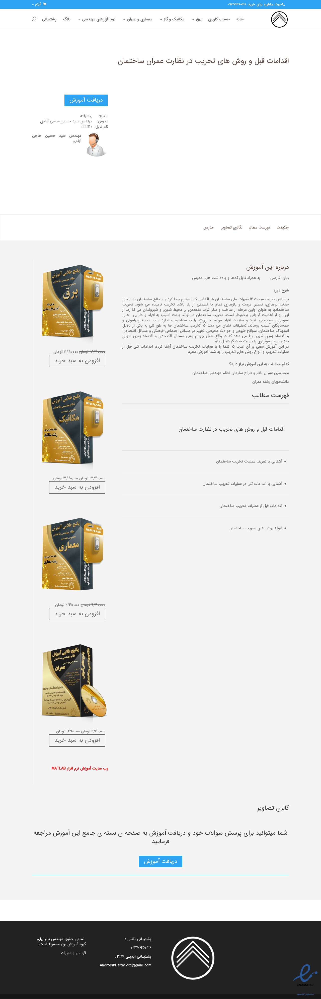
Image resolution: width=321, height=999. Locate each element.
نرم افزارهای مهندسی (98, 20)
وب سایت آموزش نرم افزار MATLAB (80, 768)
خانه (240, 20)
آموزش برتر (69, 944)
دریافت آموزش (86, 100)
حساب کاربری (219, 20)
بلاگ (66, 20)
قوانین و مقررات (73, 953)
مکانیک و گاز (174, 20)
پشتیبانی (49, 20)
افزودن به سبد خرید (77, 361)
